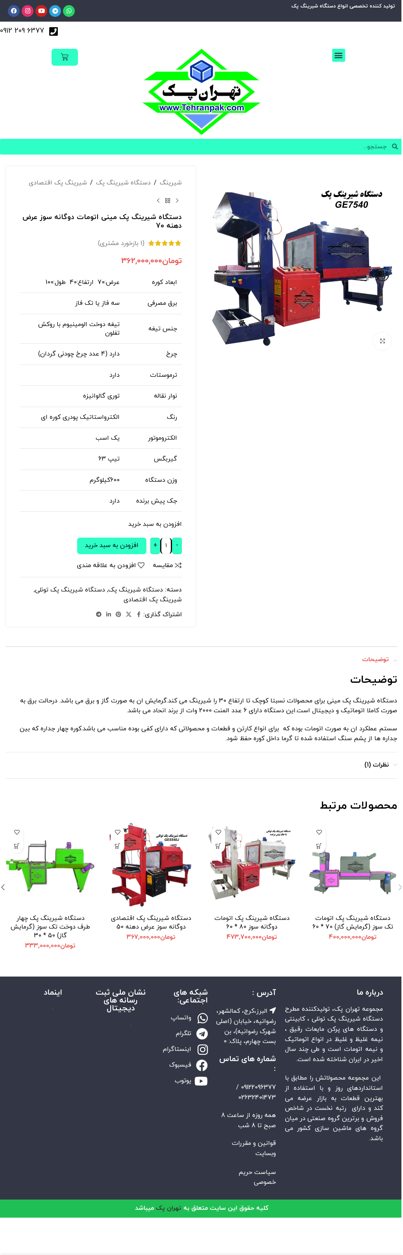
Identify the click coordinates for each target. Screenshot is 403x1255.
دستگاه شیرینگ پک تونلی (70, 590)
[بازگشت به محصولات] (167, 200)
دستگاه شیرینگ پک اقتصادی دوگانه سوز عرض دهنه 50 (151, 922)
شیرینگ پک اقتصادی (58, 183)
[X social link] (129, 615)
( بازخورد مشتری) (121, 243)
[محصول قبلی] (177, 200)
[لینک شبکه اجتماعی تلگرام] (99, 615)
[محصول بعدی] (158, 200)
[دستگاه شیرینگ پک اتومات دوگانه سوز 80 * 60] (251, 866)
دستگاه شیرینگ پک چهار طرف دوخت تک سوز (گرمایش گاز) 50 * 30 (50, 927)
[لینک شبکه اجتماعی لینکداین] (108, 615)
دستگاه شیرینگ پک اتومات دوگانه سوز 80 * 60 (252, 922)
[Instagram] (27, 11)
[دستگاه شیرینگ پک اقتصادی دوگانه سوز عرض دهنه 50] (151, 866)
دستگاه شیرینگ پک (123, 183)
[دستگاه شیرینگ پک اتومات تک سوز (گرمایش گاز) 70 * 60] (352, 866)
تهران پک (168, 1208)
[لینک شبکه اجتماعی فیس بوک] (138, 615)
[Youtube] (41, 11)
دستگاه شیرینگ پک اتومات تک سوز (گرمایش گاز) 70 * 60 (352, 922)
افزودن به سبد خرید (112, 545)
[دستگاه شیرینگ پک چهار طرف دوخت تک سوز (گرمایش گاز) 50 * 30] (50, 866)
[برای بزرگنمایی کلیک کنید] (382, 341)
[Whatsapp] (69, 11)
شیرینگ (171, 183)
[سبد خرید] (65, 57)
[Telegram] (55, 11)
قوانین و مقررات (254, 1143)
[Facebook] (14, 11)
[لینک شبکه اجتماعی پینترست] (118, 615)
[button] (338, 55)
